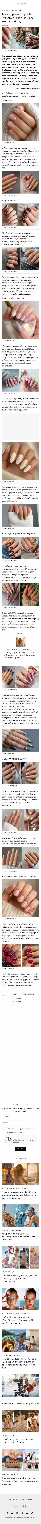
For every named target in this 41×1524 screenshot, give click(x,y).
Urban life (5, 1400)
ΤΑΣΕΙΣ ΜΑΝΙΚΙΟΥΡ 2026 (18, 1001)
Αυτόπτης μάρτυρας (9, 1355)
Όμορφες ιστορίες (8, 10)
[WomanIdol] (20, 3)
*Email (5, 1123)
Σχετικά (29, 1499)
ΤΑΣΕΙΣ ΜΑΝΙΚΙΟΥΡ (17, 998)
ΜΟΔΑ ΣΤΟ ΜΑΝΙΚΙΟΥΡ (28, 995)
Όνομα (5, 1116)
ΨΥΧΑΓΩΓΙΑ (13, 1400)
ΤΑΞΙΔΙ (19, 1355)
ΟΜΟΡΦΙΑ (18, 10)
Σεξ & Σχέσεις (6, 1474)
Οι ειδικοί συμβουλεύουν (12, 649)
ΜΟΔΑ (15, 1272)
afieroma (15, 995)
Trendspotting (7, 1272)
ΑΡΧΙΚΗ (11, 1499)
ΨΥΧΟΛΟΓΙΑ (26, 649)
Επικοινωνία (20, 1499)
